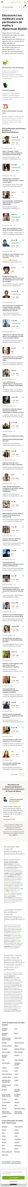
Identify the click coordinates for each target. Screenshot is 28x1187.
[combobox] (11, 7)
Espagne (16, 1133)
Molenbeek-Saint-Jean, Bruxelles (6, 1081)
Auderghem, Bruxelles (5, 1034)
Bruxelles (4, 1042)
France (16, 1136)
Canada (16, 1129)
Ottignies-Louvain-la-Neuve (6, 1085)
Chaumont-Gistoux (19, 1042)
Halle (3, 1060)
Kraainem (4, 1067)
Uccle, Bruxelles (6, 1102)
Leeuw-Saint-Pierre (7, 1074)
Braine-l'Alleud (18, 1038)
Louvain (16, 1074)
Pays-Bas (16, 1142)
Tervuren (4, 1099)
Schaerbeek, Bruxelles (17, 1095)
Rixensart (4, 1089)
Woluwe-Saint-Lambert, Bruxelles (6, 1112)
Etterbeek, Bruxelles (19, 1049)
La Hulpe (16, 1067)
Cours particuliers (6, 1161)
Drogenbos (5, 1049)
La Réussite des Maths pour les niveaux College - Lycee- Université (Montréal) (16, 800)
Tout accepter (14, 1177)
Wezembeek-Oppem (19, 1108)
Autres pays (5, 1154)
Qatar (3, 1145)
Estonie (4, 1136)
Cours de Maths (16, 1161)
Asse (15, 1028)
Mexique (4, 1142)
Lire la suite (6, 816)
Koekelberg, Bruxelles (17, 1063)
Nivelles (16, 1080)
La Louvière (5, 1071)
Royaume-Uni (17, 1145)
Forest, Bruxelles (18, 1052)
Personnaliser (13, 1181)
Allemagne (4, 1126)
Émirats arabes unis (7, 1151)
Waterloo (4, 1105)
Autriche (4, 1129)
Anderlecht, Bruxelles (5, 1029)
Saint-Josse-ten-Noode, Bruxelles (6, 1095)
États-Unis (17, 1151)
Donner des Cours (15, 2)
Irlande (3, 1139)
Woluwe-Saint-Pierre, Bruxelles (18, 1112)
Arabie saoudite (18, 1126)
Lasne (16, 1071)
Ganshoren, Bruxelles (5, 1056)
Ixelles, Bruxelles (18, 1060)
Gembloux (17, 1055)
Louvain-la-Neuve (6, 1077)
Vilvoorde (16, 1102)
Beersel (16, 1033)
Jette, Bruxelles (6, 1063)
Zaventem (4, 1116)
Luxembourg (17, 1139)
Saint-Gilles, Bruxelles (17, 1090)
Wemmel (4, 1108)
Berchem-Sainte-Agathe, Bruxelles (6, 1038)
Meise (16, 1077)
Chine (3, 1133)
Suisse (3, 1148)
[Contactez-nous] (25, 2)
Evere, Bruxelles (6, 1052)
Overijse (16, 1085)
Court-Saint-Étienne (7, 1045)
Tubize (16, 1099)
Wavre (16, 1105)
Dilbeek (16, 1045)
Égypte (16, 1148)
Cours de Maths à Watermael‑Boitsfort (11, 1163)
